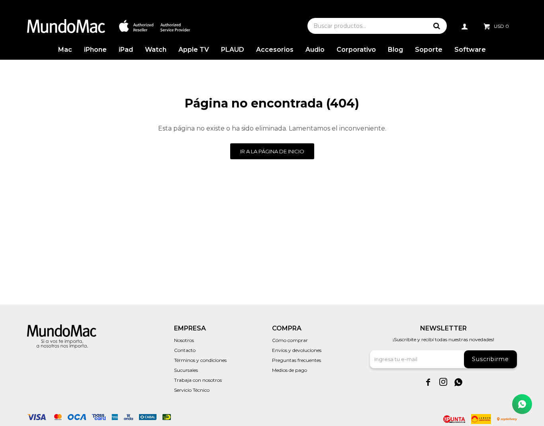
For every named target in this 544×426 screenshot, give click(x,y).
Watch (155, 49)
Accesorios (275, 49)
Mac (65, 49)
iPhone (95, 49)
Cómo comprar (290, 340)
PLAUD (232, 49)
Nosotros (184, 340)
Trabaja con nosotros (198, 380)
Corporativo (356, 49)
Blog (395, 49)
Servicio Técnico (191, 390)
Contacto (185, 350)
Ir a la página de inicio (272, 151)
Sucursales (186, 370)
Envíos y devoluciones (296, 350)
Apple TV (193, 49)
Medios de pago (289, 370)
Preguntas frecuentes (296, 360)
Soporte (428, 49)
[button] (437, 26)
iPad (126, 49)
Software (470, 49)
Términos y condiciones (200, 360)
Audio (315, 49)
